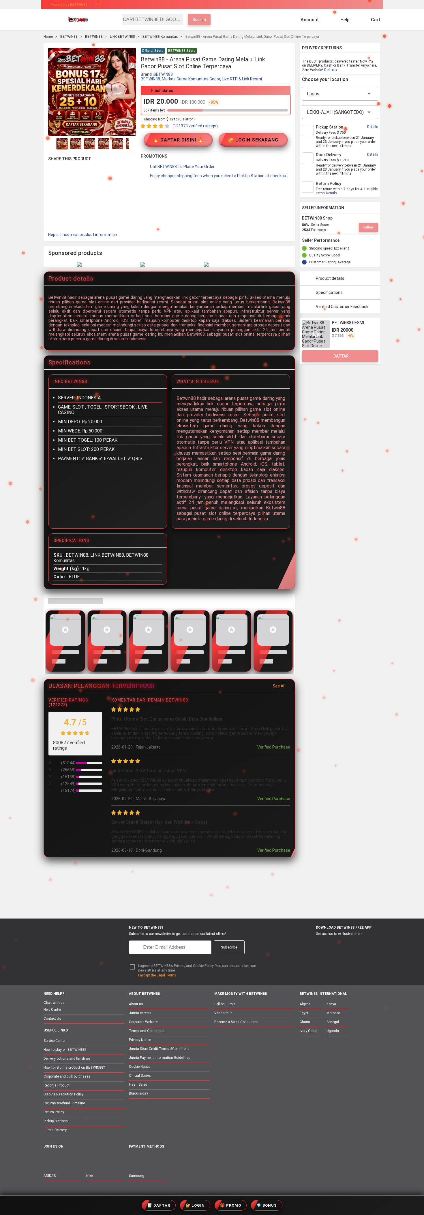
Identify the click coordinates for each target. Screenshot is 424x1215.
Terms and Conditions (146, 1031)
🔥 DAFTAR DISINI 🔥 (178, 140)
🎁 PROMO (230, 1205)
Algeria (305, 1004)
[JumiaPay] (206, 4)
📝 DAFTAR (158, 1205)
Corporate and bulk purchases (67, 1076)
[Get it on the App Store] (310, 944)
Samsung (136, 1176)
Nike (89, 1176)
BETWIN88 (69, 37)
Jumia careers (140, 1013)
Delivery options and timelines (67, 1059)
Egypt (304, 1013)
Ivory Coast (309, 1031)
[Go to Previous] (51, 143)
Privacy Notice (140, 1040)
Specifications (329, 292)
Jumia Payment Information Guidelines (159, 1058)
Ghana (305, 1022)
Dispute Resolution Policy (63, 1094)
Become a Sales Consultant (236, 1022)
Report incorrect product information (82, 234)
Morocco (333, 1013)
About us (136, 1004)
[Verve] (175, 1159)
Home (48, 37)
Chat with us (54, 1002)
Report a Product (57, 1085)
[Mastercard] (145, 1159)
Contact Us (52, 1018)
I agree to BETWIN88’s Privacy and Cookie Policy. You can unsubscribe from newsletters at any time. (197, 968)
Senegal (333, 1022)
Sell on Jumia (225, 1004)
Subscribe (229, 947)
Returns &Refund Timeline (64, 1103)
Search (199, 19)
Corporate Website (143, 1022)
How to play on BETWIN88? (65, 1050)
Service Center (54, 1041)
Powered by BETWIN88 (68, 5)
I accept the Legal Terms (157, 975)
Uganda (333, 1031)
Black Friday (138, 1093)
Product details (330, 278)
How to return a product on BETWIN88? (74, 1067)
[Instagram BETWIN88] (71, 1159)
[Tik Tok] (96, 1159)
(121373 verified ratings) (195, 126)
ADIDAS (50, 1176)
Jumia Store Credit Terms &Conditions (159, 1049)
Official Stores (140, 1076)
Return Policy (54, 1112)
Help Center (52, 1010)
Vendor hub (223, 1013)
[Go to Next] (132, 143)
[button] (287, 51)
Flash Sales (138, 1084)
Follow (368, 227)
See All (279, 686)
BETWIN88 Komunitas (160, 37)
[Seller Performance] (344, 240)
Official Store (153, 51)
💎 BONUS (266, 1205)
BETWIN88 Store (182, 51)
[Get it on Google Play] (338, 944)
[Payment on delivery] (132, 1159)
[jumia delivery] (231, 4)
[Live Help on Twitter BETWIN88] (84, 1159)
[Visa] (160, 1159)
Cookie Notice (139, 1067)
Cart (375, 19)
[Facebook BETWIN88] (47, 1159)
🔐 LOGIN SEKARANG (253, 140)
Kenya (331, 1004)
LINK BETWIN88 (122, 37)
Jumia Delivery (55, 1130)
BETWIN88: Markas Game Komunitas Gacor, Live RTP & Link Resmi (201, 79)
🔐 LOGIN (195, 1205)
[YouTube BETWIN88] (59, 1159)
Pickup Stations (56, 1121)
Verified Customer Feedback (342, 306)
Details (330, 69)
